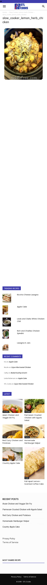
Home (5, 12)
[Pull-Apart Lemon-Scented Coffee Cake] (34, 463)
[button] (4, 6)
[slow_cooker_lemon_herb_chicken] (23, 81)
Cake (4, 460)
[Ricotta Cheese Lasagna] (7, 297)
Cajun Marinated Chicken (21, 367)
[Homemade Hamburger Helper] (34, 431)
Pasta (27, 437)
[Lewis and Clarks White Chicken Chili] (7, 322)
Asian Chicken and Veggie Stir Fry (11, 416)
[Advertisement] (23, 182)
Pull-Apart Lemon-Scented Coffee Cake (34, 482)
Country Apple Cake (11, 463)
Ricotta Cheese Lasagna (27, 294)
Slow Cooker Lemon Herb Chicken (21, 12)
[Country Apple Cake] (13, 454)
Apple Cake (22, 306)
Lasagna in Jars (23, 343)
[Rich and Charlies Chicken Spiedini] (6, 334)
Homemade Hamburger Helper (32, 441)
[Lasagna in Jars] (5, 346)
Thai (4, 437)
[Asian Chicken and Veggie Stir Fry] (13, 406)
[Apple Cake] (5, 309)
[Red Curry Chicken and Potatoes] (13, 431)
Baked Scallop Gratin (19, 373)
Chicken (5, 412)
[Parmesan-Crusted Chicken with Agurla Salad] (34, 406)
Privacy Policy (9, 538)
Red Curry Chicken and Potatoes (17, 515)
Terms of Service (10, 542)
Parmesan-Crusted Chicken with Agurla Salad (33, 418)
